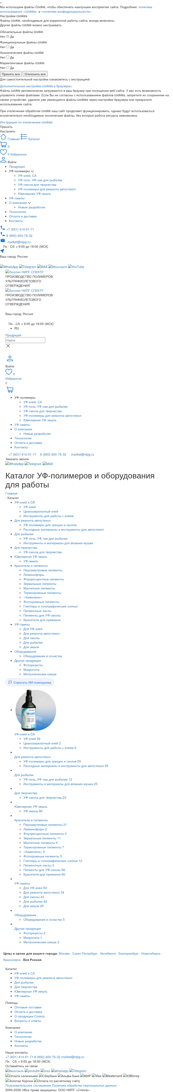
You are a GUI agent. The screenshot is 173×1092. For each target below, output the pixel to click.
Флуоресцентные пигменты (43, 579)
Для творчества (25, 547)
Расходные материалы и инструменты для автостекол (63, 529)
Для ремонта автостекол (32, 520)
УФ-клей (29, 506)
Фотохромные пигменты (41, 601)
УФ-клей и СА (24, 973)
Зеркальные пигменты (39, 583)
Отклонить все (35, 74)
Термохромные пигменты (42, 592)
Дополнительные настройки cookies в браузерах (36, 86)
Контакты (16, 220)
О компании (18, 202)
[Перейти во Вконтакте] (14, 1070)
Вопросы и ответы (27, 1020)
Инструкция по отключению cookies (26, 122)
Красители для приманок (42, 619)
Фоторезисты (33, 665)
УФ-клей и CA (24, 502)
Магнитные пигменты (39, 588)
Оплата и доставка (23, 216)
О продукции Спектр (29, 1016)
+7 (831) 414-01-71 (21, 454)
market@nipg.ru (82, 454)
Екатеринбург (128, 953)
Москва (64, 953)
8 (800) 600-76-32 (52, 454)
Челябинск (108, 953)
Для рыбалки (24, 534)
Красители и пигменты (31, 565)
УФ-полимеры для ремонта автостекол (47, 189)
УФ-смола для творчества (37, 184)
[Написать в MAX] (42, 266)
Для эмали (31, 647)
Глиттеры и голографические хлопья (50, 606)
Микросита (31, 669)
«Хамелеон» (32, 597)
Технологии (17, 211)
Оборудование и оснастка (42, 656)
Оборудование (25, 651)
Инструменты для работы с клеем (48, 515)
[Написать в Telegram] (28, 266)
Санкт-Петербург (84, 953)
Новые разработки (31, 207)
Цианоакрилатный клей (40, 511)
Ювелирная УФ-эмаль (34, 193)
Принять (6, 126)
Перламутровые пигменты (42, 570)
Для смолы (31, 637)
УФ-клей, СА (27, 175)
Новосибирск (150, 953)
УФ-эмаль (30, 561)
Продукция (17, 166)
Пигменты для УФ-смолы (42, 615)
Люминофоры (33, 574)
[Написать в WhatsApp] (59, 1070)
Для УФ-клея (32, 628)
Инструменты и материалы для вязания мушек (58, 543)
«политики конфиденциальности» (66, 11)
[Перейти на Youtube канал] (32, 1070)
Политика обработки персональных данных (84, 1085)
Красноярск (11, 959)
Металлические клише (40, 674)
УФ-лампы (17, 198)
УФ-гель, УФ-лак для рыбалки (40, 180)
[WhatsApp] (15, 463)
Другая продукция (27, 660)
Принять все (11, 74)
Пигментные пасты (37, 610)
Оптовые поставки (27, 1007)
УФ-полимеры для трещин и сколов (49, 524)
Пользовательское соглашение (28, 1085)
